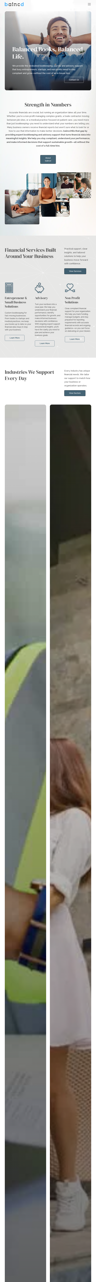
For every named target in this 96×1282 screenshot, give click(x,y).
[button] (89, 4)
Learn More (15, 338)
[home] (14, 4)
